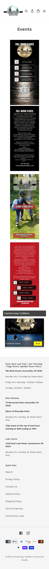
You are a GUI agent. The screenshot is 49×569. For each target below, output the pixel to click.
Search (9, 472)
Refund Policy (12, 494)
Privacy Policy (12, 479)
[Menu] (44, 11)
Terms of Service (14, 508)
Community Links (14, 516)
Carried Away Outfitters (23, 557)
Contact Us (11, 486)
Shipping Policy (13, 501)
